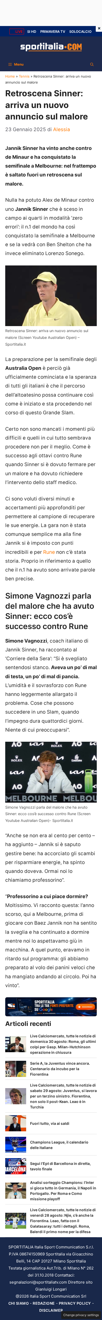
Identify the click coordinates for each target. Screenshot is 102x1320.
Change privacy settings (81, 1315)
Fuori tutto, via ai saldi (49, 1123)
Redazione (44, 1303)
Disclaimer (51, 1310)
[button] (92, 64)
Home (10, 76)
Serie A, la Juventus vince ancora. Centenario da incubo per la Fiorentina (60, 1068)
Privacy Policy (75, 1303)
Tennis (24, 76)
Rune (49, 552)
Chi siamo (18, 1303)
